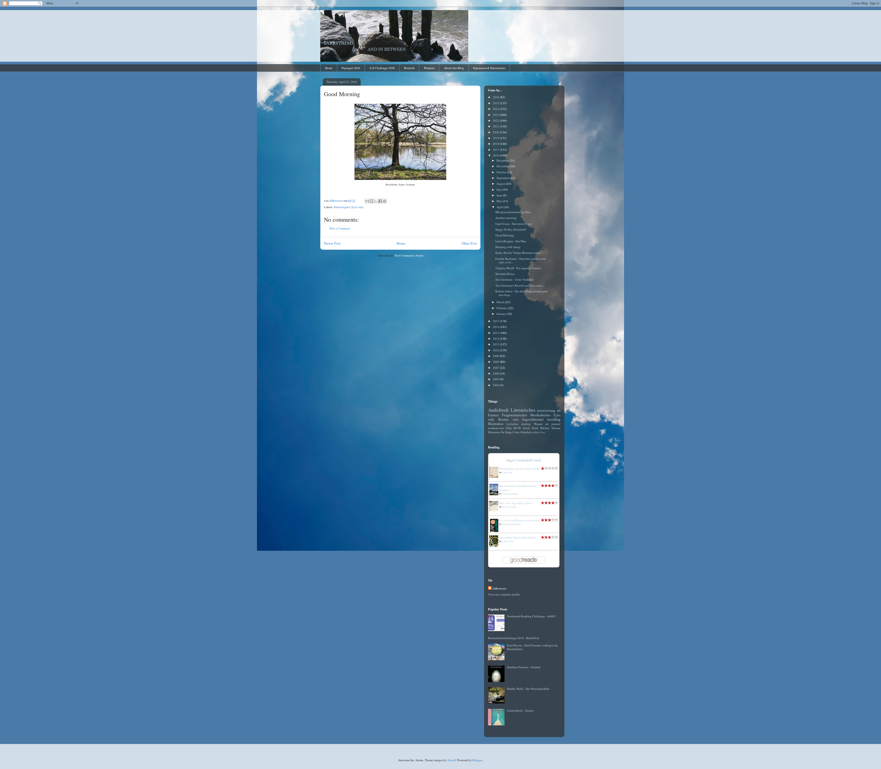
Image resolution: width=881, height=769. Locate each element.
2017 (496, 150)
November (503, 166)
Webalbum (526, 432)
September (503, 178)
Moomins (494, 432)
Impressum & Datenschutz (489, 68)
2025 (496, 103)
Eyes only (357, 207)
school (536, 432)
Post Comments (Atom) (409, 255)
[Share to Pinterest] (384, 201)
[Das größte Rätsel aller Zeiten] (495, 546)
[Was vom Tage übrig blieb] (495, 510)
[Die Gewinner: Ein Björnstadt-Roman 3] (495, 494)
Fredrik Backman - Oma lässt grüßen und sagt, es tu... (520, 260)
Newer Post (332, 243)
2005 (496, 379)
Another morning (506, 218)
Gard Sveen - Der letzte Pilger (513, 224)
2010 (496, 350)
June (499, 195)
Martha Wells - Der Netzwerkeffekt (528, 689)
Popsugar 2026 (351, 68)
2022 (496, 120)
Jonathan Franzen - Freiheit (524, 667)
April (500, 207)
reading (526, 424)
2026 (496, 97)
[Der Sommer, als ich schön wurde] (495, 477)
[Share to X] (376, 201)
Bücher (544, 428)
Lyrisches (512, 424)
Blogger (477, 760)
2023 (496, 115)
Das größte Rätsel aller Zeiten (517, 537)
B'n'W (517, 428)
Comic (516, 432)
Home (328, 68)
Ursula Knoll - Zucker (520, 710)
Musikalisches (540, 415)
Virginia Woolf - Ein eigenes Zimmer (518, 268)
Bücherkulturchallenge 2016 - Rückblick (513, 638)
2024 (496, 109)
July (499, 189)
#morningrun (342, 207)
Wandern (429, 68)
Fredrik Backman (510, 493)
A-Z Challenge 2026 (382, 68)
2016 (496, 155)
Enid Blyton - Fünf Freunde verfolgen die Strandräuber (532, 647)
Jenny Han (507, 472)
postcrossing (546, 410)
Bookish (409, 68)
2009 (496, 356)
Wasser (538, 424)
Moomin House (505, 274)
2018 (496, 144)
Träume (555, 428)
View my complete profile (504, 594)
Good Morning (504, 235)
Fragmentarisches (514, 415)
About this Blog (454, 68)
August (501, 184)
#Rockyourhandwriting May (513, 212)
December (503, 160)
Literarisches (523, 410)
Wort (542, 432)
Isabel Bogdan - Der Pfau (510, 241)
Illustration (495, 423)
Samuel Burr (508, 541)
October (501, 172)
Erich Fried (530, 428)
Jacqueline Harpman (511, 524)
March (500, 302)
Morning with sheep (507, 247)
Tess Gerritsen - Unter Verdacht (514, 279)
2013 (496, 333)
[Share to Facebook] (380, 201)
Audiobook (498, 410)
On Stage (506, 432)
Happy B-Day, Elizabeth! (510, 229)
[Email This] (367, 201)
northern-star (496, 428)
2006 (496, 373)
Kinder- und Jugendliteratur (521, 419)
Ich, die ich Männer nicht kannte (519, 520)
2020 (496, 132)
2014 (496, 327)
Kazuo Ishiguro (509, 506)
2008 (496, 362)
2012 (496, 338)
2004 (496, 385)
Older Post (469, 243)
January (501, 314)
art (558, 410)
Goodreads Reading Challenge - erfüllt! (531, 616)
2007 (496, 368)
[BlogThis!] (371, 201)
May (499, 201)
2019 (496, 138)
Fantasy (493, 415)
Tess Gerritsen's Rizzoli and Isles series (519, 285)
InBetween (499, 588)
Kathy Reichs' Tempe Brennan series (517, 253)
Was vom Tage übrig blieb (515, 503)
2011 (496, 344)
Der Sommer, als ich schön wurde (519, 469)
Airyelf (451, 760)
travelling (553, 419)
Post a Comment (340, 228)
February (502, 308)
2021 (496, 126)
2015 (496, 321)
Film (509, 428)
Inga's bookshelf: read (524, 460)
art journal (552, 424)
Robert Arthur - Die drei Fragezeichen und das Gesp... (521, 293)
